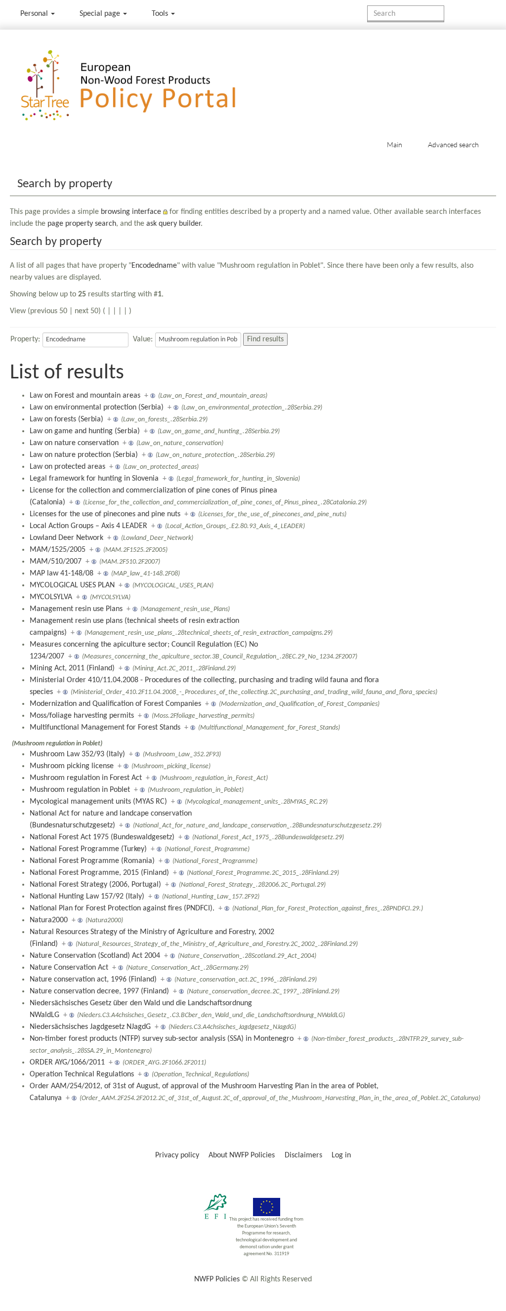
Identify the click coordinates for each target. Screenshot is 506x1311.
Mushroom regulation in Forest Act (86, 778)
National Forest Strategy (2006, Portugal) (95, 885)
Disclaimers (303, 1155)
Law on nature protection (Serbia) (84, 455)
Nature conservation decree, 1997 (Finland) (99, 991)
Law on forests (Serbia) (66, 419)
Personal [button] (35, 14)
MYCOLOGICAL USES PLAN (72, 585)
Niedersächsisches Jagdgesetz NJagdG (90, 1027)
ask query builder (173, 224)
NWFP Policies (217, 1279)
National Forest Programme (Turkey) (88, 849)
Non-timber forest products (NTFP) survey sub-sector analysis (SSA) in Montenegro (162, 1039)
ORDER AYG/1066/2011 (67, 1062)
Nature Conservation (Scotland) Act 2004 (95, 956)
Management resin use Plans (76, 609)
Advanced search (453, 144)
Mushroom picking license (72, 766)
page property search (81, 224)
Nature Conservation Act (69, 968)
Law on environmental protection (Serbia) (97, 407)
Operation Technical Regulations (82, 1074)
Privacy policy (177, 1155)
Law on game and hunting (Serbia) (85, 431)
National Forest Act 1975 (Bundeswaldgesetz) (102, 837)
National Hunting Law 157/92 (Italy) (87, 897)
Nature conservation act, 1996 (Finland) (93, 979)
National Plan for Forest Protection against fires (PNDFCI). (122, 908)
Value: (143, 339)
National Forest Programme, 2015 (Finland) (99, 873)
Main (394, 144)
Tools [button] (161, 14)
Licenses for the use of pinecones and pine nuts (105, 514)
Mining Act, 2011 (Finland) (72, 668)
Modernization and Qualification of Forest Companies (115, 704)
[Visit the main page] (142, 86)
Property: (25, 339)
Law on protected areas (67, 467)
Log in (341, 1155)
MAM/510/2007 (56, 562)
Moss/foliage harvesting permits (82, 716)
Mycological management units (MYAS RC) (98, 802)
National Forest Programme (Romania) (92, 861)
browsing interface (131, 212)
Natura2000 (49, 920)
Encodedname (154, 266)
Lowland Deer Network (66, 538)
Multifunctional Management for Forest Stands (105, 728)
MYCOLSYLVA (51, 597)
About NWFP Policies (242, 1155)
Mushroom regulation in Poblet (80, 790)
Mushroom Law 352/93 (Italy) (77, 754)
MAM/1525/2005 (57, 550)
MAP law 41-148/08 (61, 573)
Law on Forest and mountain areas (85, 396)
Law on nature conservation (74, 443)
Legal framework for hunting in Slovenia (94, 479)
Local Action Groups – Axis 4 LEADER (88, 526)
